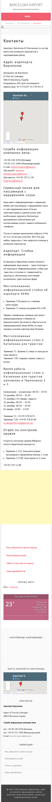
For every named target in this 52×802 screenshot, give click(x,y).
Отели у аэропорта (13, 765)
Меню (27, 16)
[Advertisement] (26, 497)
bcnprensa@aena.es (13, 180)
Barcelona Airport (26, 4)
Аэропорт (9, 23)
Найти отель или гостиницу (19, 563)
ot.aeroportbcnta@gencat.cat (18, 423)
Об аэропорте (23, 23)
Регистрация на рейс (16, 555)
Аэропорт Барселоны (29, 789)
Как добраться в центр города (21, 547)
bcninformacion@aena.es (23, 166)
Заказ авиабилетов (15, 571)
